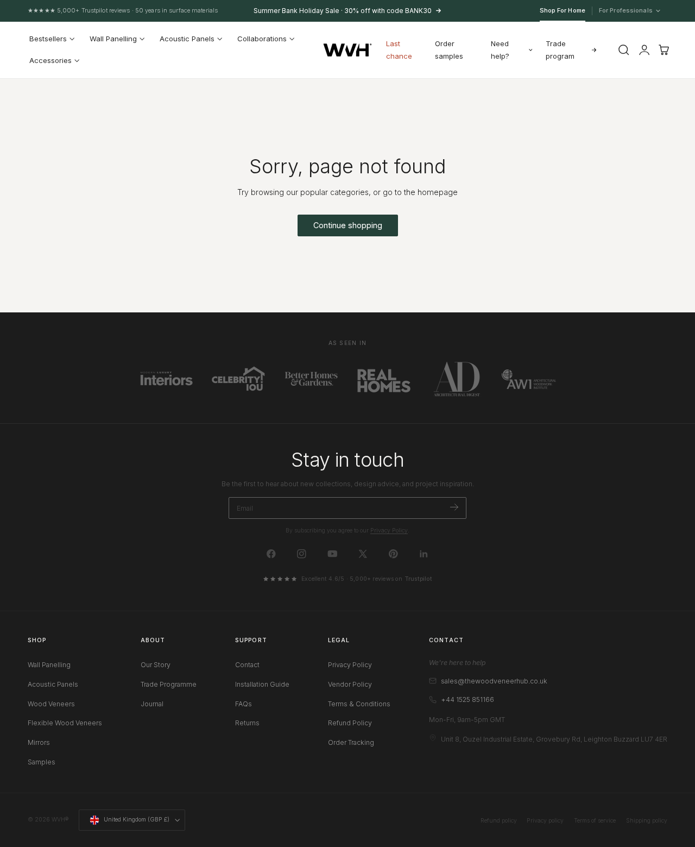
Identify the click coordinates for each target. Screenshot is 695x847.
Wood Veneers (51, 703)
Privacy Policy (389, 530)
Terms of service (595, 820)
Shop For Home (562, 10)
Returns (247, 723)
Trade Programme (169, 684)
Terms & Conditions (359, 703)
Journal (152, 703)
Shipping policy (646, 820)
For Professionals (626, 11)
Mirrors (39, 742)
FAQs (243, 703)
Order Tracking (351, 742)
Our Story (155, 665)
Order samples (449, 49)
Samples (41, 762)
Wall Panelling (49, 665)
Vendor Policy (350, 684)
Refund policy (499, 820)
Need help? (500, 49)
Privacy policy (545, 820)
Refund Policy (350, 723)
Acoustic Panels (53, 684)
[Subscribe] (454, 507)
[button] (623, 50)
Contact (247, 665)
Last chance (399, 49)
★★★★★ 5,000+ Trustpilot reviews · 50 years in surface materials (123, 10)
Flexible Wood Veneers (65, 723)
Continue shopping (347, 225)
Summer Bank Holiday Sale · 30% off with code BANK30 (343, 11)
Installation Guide (262, 684)
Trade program (560, 49)
